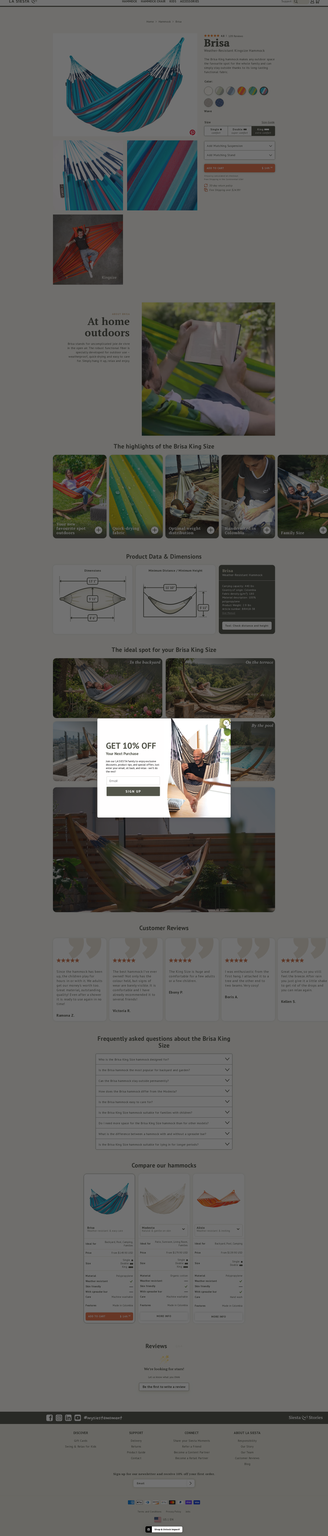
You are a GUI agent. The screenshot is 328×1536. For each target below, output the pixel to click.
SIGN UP (133, 791)
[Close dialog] (226, 723)
